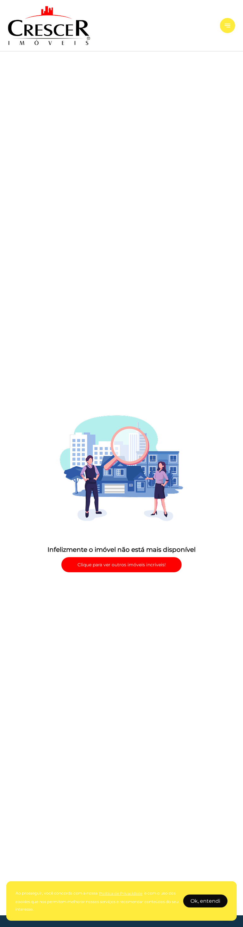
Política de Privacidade (120, 893)
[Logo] (110, 25)
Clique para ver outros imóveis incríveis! (122, 565)
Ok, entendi (205, 901)
